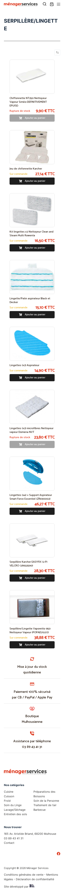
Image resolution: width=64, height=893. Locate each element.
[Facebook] (58, 853)
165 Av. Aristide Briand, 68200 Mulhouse (30, 833)
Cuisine (8, 791)
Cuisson (9, 796)
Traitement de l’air (44, 805)
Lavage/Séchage (14, 809)
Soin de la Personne (46, 800)
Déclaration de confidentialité (35, 879)
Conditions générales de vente (23, 874)
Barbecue (39, 809)
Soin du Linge (13, 805)
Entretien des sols (15, 814)
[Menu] (58, 4)
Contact (9, 842)
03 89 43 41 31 (32, 747)
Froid (7, 800)
